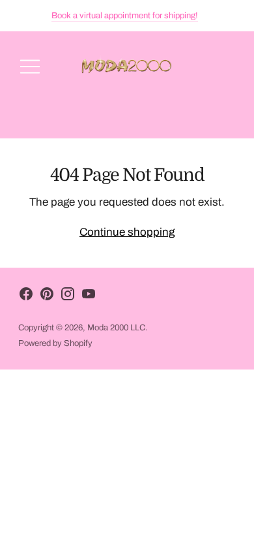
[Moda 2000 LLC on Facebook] (26, 296)
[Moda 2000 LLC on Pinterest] (47, 296)
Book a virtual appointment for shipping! (124, 15)
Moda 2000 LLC (116, 327)
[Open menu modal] (30, 66)
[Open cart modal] (224, 66)
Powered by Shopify (55, 343)
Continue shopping (127, 232)
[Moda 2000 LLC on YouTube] (88, 296)
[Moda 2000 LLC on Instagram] (68, 296)
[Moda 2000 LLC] (127, 66)
